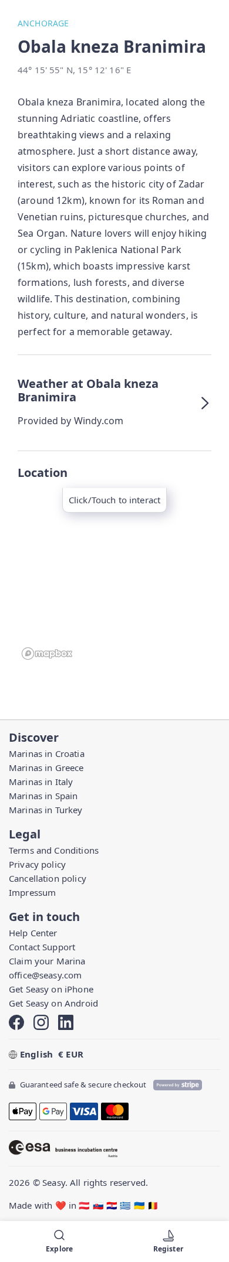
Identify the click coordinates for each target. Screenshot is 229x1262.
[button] (114, 403)
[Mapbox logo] (47, 653)
